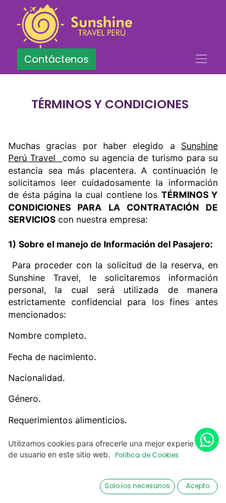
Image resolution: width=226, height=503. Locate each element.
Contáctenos (56, 59)
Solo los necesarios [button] (137, 485)
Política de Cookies (147, 455)
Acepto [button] (198, 485)
